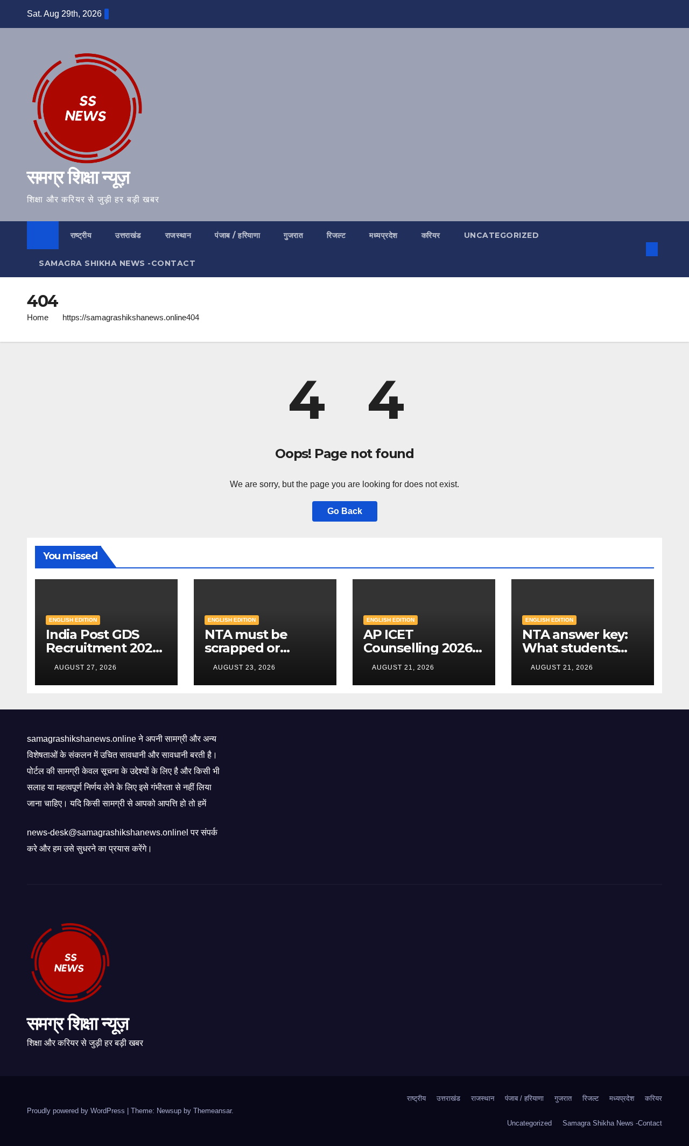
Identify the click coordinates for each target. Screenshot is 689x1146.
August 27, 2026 (86, 667)
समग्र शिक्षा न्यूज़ (78, 176)
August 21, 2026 (404, 667)
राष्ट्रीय (81, 235)
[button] (634, 249)
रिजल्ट (336, 235)
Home (37, 317)
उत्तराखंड (128, 235)
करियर (430, 235)
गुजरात (293, 235)
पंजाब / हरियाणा (237, 235)
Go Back (344, 511)
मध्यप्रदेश (383, 235)
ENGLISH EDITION (73, 620)
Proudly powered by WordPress (77, 1111)
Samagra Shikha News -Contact (117, 263)
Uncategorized (501, 235)
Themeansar (212, 1111)
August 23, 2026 (245, 667)
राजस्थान (178, 235)
